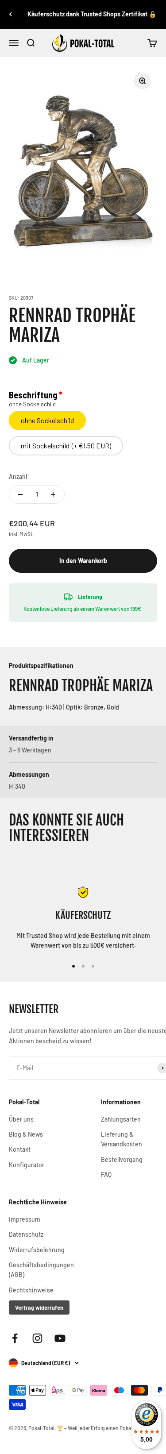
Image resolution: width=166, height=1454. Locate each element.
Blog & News (26, 1134)
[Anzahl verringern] (20, 494)
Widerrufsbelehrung (37, 1249)
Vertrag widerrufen (39, 1307)
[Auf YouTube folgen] (60, 1338)
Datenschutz (26, 1234)
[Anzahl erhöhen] (53, 494)
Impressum (24, 1219)
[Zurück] (10, 14)
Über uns (21, 1119)
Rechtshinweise (31, 1290)
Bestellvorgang (122, 1159)
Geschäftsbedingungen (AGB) (41, 1269)
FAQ (106, 1174)
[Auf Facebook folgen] (15, 1338)
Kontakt (20, 1149)
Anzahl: (19, 476)
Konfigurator (26, 1165)
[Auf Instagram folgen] (37, 1338)
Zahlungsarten (121, 1119)
